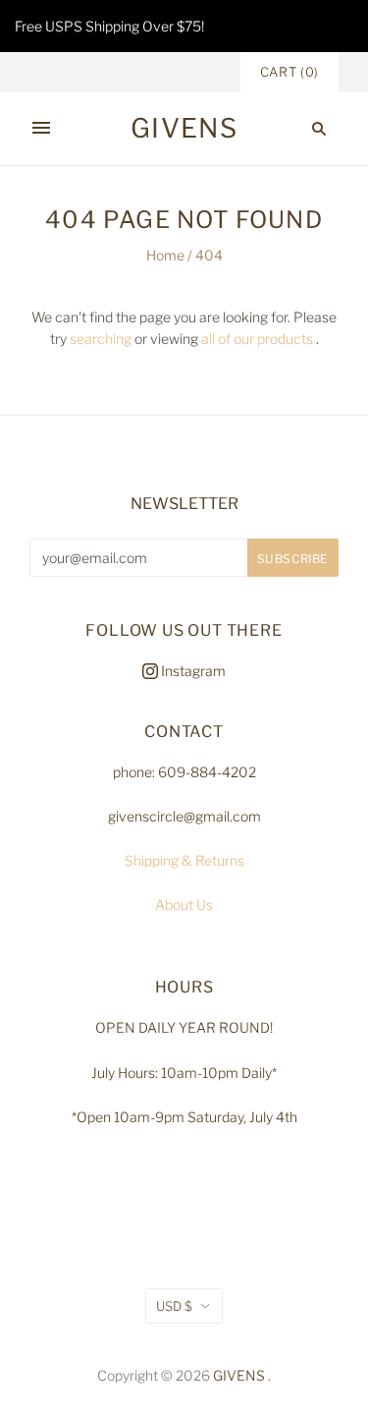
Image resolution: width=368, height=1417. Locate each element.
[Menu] (41, 129)
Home (165, 255)
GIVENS (239, 1375)
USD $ (174, 1306)
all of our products (257, 338)
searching (100, 338)
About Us (184, 904)
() (289, 72)
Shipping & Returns (184, 860)
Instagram (192, 670)
